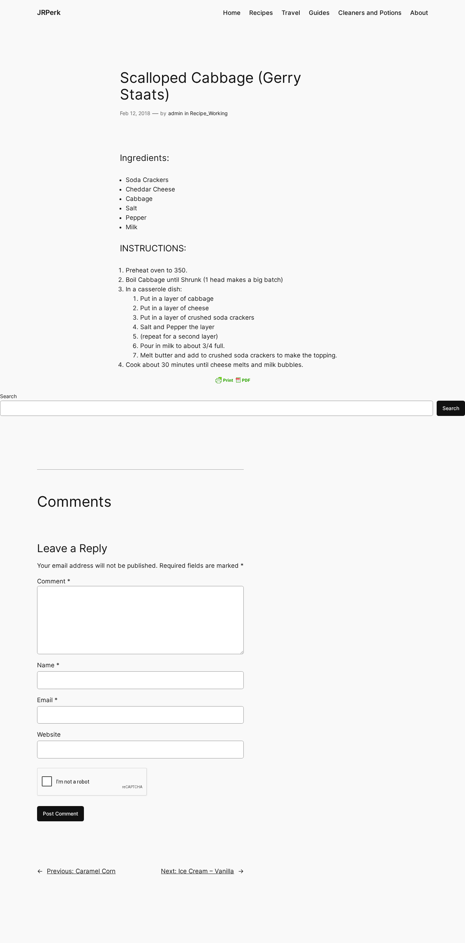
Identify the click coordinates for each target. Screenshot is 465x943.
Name (48, 665)
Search (8, 396)
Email (47, 700)
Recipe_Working (209, 113)
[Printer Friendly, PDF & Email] (232, 380)
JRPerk (49, 12)
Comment (53, 581)
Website (49, 734)
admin (175, 113)
